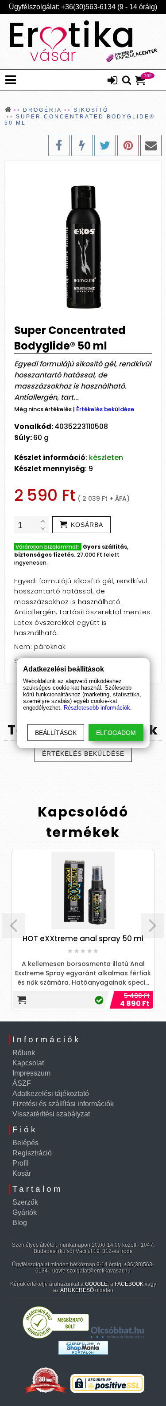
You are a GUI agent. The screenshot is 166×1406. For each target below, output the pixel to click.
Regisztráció (32, 1153)
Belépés (25, 1143)
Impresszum (31, 1073)
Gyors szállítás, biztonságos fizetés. (71, 550)
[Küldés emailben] (151, 145)
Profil (20, 1163)
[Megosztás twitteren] (105, 145)
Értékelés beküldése (105, 409)
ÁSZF (21, 1083)
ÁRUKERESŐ (77, 1290)
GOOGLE (96, 1284)
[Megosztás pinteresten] (128, 145)
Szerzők (25, 1202)
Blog (19, 1222)
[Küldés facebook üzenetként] (82, 145)
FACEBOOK (129, 1284)
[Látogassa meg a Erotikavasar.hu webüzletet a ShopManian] (83, 1352)
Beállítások (56, 732)
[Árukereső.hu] (56, 1336)
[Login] (112, 81)
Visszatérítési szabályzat (51, 1114)
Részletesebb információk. (98, 707)
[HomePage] (83, 42)
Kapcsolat (28, 1063)
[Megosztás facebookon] (58, 145)
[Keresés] (126, 81)
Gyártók (24, 1212)
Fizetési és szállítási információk (63, 1104)
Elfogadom (116, 732)
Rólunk (23, 1052)
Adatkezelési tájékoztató (50, 1093)
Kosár (21, 1173)
